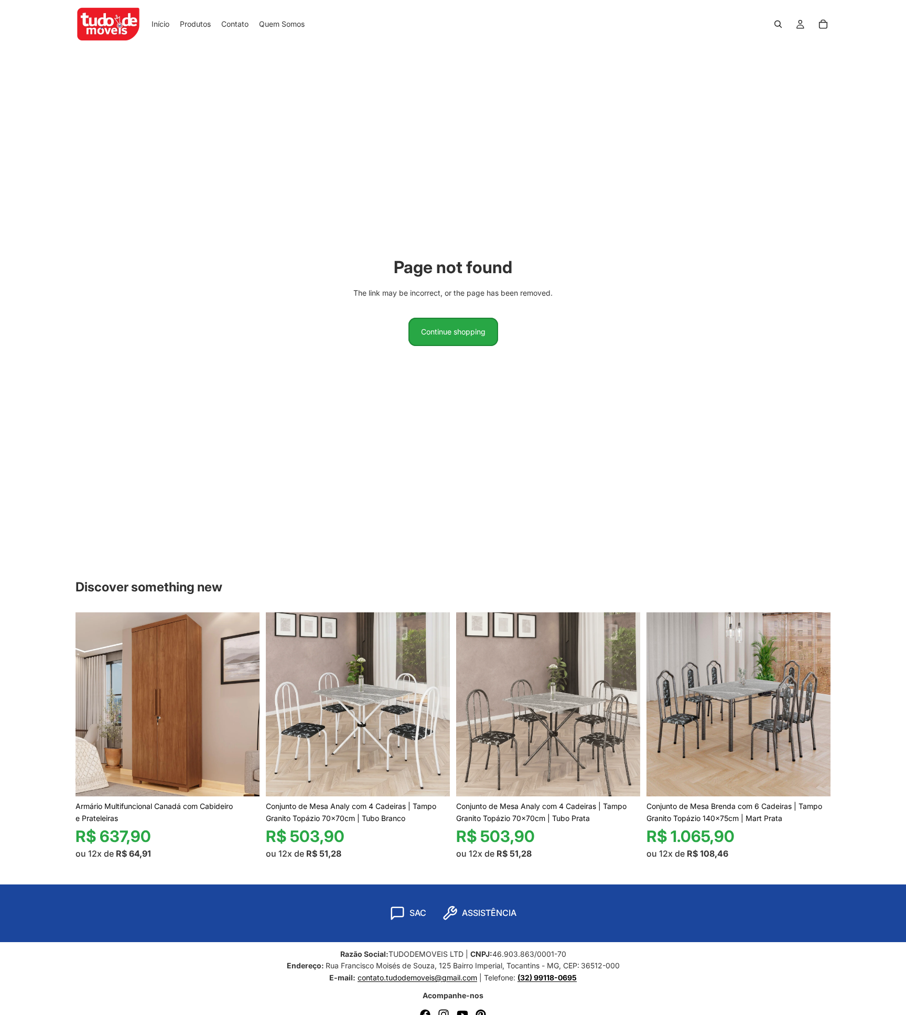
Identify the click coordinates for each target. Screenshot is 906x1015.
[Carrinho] (823, 24)
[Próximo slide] (244, 704)
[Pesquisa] (778, 24)
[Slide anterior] (91, 704)
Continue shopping (453, 331)
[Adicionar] (433, 780)
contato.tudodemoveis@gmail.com (417, 977)
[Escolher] (243, 780)
